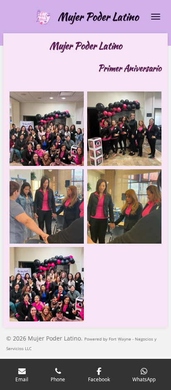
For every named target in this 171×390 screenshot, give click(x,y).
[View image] (47, 129)
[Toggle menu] (156, 16)
